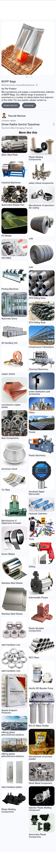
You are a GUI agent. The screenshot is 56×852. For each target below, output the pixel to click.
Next (51, 48)
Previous (4, 48)
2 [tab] (29, 77)
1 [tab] (26, 77)
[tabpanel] (28, 48)
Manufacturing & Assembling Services (18, 84)
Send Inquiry (11, 105)
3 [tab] (32, 77)
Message (29, 105)
